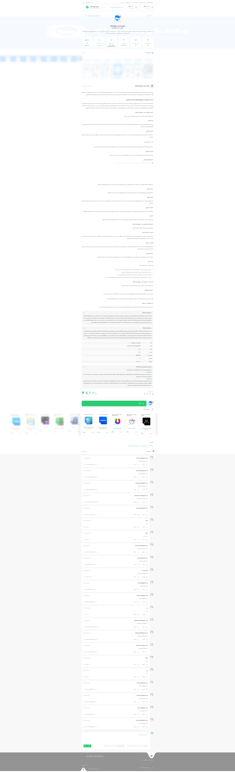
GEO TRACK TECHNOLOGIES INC (111, 46)
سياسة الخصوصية (128, 2)
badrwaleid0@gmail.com (143, 686)
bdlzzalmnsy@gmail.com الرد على (90, 464)
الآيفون (148, 15)
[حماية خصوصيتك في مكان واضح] (59, 423)
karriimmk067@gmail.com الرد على (90, 726)
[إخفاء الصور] (45, 423)
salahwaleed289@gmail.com (143, 636)
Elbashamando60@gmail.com (142, 573)
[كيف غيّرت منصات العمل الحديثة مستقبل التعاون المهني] (103, 424)
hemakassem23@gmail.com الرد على (90, 552)
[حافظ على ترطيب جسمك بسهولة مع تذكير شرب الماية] (88, 424)
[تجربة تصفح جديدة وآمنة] (117, 423)
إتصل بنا (122, 2)
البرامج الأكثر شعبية (150, 2)
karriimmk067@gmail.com (143, 723)
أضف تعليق (85, 451)
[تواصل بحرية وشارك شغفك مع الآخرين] (16, 424)
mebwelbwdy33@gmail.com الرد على (90, 489)
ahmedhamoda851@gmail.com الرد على (91, 627)
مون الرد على (86, 677)
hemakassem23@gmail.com (143, 548)
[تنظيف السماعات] (74, 423)
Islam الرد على (86, 527)
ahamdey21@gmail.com (143, 561)
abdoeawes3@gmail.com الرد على (90, 701)
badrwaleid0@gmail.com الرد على (89, 689)
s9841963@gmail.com (144, 586)
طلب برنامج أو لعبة (89, 2)
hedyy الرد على (86, 664)
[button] (79, 424)
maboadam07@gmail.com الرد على (90, 514)
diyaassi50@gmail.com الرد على (89, 714)
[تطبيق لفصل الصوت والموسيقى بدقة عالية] (146, 424)
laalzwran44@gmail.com (143, 598)
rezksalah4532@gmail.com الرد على (90, 477)
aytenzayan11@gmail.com (143, 648)
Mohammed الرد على (87, 577)
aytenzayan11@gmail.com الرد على (90, 652)
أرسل (89, 746)
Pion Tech (151, 446)
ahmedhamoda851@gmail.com (142, 623)
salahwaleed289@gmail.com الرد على (90, 639)
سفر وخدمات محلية (144, 446)
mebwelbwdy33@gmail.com (143, 486)
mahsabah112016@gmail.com (142, 498)
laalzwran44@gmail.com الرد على (89, 602)
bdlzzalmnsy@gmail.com (143, 461)
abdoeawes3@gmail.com (143, 698)
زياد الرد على (86, 614)
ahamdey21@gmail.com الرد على (89, 564)
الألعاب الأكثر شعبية (142, 2)
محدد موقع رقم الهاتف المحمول (133, 446)
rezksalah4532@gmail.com (143, 473)
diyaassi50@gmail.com (144, 711)
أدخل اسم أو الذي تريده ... (115, 7)
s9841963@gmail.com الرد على (89, 589)
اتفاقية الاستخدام (135, 2)
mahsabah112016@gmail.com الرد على (90, 502)
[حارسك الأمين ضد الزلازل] (132, 423)
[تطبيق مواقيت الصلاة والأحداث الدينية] (31, 424)
